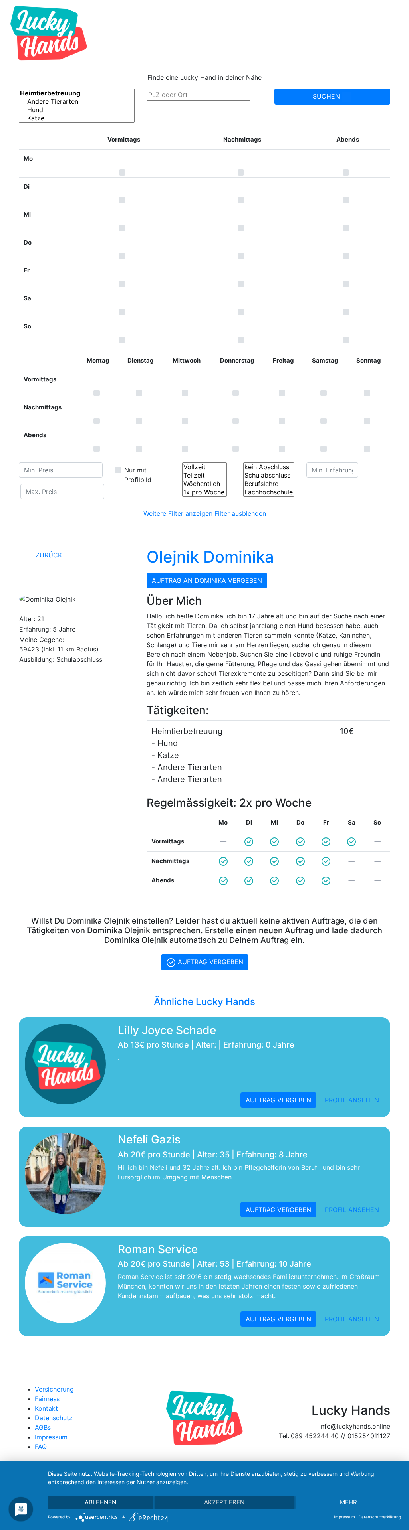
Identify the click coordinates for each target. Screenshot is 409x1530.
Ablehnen (100, 1502)
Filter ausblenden (240, 513)
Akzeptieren (224, 1502)
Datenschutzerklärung (380, 1516)
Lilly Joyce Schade (167, 1030)
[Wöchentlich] (204, 484)
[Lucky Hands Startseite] (48, 33)
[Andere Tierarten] (76, 101)
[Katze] (76, 118)
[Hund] (76, 110)
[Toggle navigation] (391, 33)
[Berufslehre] (269, 484)
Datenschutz (54, 1418)
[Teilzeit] (204, 475)
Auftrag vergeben (209, 962)
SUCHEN (327, 96)
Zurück (48, 555)
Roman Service (158, 1249)
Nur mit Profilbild (137, 475)
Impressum (51, 1437)
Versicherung (54, 1389)
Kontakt (46, 1408)
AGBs (43, 1427)
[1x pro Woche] (204, 492)
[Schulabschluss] (269, 475)
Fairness (47, 1399)
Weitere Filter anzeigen (177, 513)
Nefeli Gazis (149, 1139)
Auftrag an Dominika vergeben (207, 580)
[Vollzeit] (204, 467)
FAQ (41, 1447)
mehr (348, 1502)
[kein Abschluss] (269, 467)
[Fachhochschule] (269, 492)
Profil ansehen (352, 1100)
